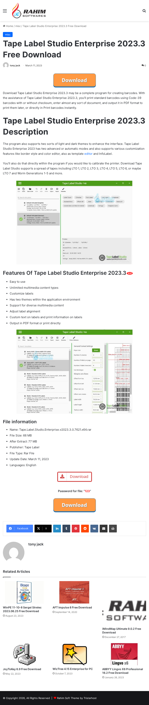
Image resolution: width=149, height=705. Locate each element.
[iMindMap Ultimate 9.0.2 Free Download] (124, 603)
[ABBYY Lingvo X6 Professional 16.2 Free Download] (124, 654)
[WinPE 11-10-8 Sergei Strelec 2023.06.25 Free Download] (25, 592)
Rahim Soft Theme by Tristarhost (77, 698)
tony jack (15, 65)
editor (88, 154)
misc (18, 26)
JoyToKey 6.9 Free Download (22, 669)
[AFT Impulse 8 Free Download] (74, 592)
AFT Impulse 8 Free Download (72, 607)
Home (9, 26)
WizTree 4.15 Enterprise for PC (73, 668)
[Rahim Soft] (29, 10)
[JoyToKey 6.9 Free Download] (25, 654)
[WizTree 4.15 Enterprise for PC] (74, 654)
